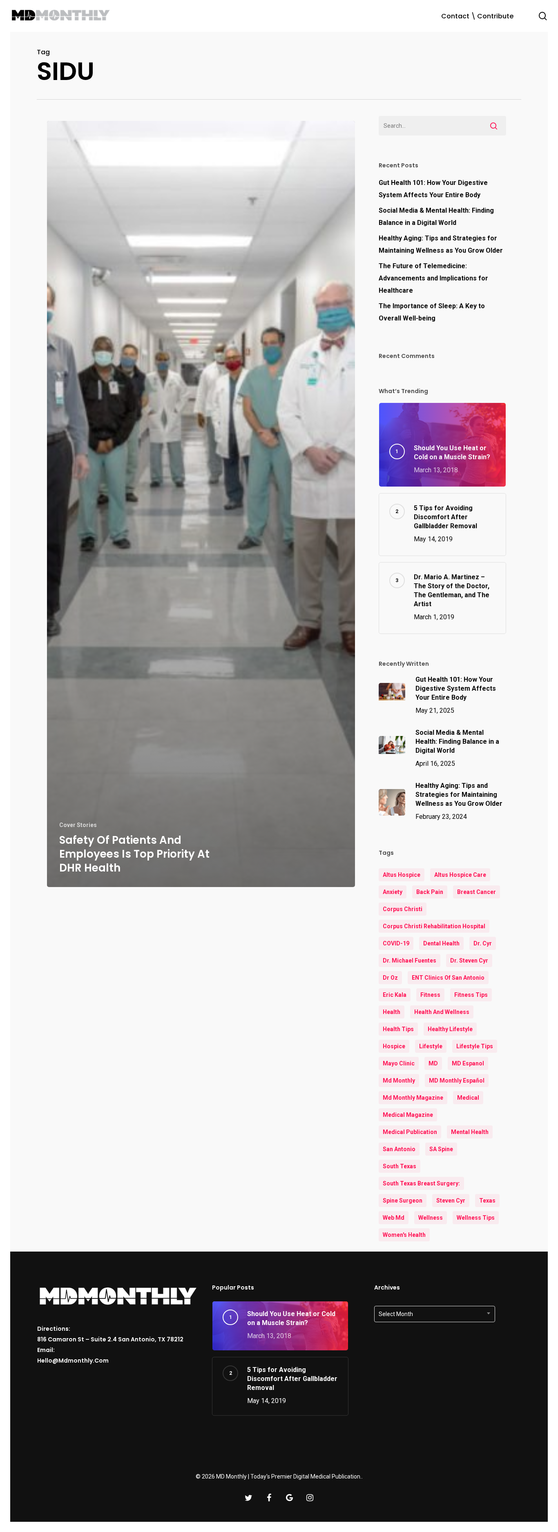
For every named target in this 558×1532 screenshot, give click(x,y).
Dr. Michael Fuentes (409, 960)
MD (433, 1063)
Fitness (430, 995)
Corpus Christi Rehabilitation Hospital (434, 926)
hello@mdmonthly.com (73, 1360)
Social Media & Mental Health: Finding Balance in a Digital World (436, 217)
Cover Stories (78, 825)
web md (393, 1217)
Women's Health (404, 1235)
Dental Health (441, 943)
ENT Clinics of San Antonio (448, 977)
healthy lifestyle (450, 1029)
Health (391, 1012)
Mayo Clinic (399, 1063)
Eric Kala (394, 995)
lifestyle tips (474, 1046)
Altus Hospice (401, 875)
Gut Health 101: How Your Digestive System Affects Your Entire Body (433, 189)
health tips (398, 1029)
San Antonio (399, 1149)
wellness (430, 1217)
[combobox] (434, 1314)
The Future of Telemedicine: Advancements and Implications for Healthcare (433, 278)
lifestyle (430, 1046)
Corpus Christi (402, 909)
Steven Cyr (450, 1200)
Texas (487, 1200)
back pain (429, 892)
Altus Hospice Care (460, 875)
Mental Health (470, 1132)
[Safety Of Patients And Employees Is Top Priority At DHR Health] (201, 504)
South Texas (399, 1166)
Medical (468, 1097)
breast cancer (476, 892)
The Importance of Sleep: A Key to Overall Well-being (432, 312)
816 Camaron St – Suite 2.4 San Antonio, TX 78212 (110, 1339)
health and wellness (441, 1012)
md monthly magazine (413, 1097)
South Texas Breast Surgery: (421, 1183)
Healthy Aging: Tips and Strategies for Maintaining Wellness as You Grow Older (441, 244)
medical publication (410, 1132)
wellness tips (476, 1217)
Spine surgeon (402, 1200)
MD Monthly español (456, 1080)
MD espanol (468, 1063)
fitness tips (471, 995)
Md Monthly (399, 1080)
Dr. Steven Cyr (469, 960)
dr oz (390, 977)
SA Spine (441, 1149)
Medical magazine (408, 1115)
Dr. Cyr (482, 943)
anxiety (392, 892)
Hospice (394, 1046)
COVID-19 (396, 943)
